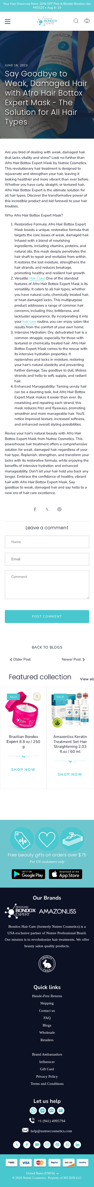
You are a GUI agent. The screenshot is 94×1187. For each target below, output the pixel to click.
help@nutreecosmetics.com (51, 1131)
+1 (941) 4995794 (51, 1121)
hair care (29, 321)
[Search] (76, 21)
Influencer (47, 1062)
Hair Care (36, 278)
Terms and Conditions (47, 1084)
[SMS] (51, 1110)
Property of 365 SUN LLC (65, 1178)
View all (87, 679)
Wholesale (47, 1032)
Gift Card (47, 1069)
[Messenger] (42, 1110)
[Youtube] (36, 1145)
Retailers (47, 1040)
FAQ (47, 1018)
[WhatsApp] (33, 1110)
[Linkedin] (77, 1145)
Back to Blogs (47, 647)
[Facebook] (26, 1145)
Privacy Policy (47, 1076)
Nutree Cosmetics (35, 1178)
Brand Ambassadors (47, 1054)
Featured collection (40, 677)
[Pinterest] (57, 1145)
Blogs (47, 1025)
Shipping (47, 1003)
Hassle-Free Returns (47, 996)
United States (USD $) (40, 1173)
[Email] (60, 1110)
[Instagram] (47, 1145)
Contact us (47, 1011)
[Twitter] (16, 1145)
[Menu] (7, 21)
